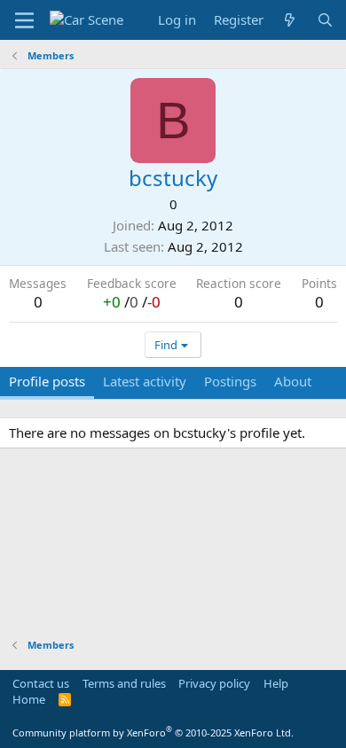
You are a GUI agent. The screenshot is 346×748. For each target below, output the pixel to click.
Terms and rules (124, 683)
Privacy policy (214, 683)
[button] (24, 20)
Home (28, 699)
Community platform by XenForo (153, 732)
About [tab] (292, 381)
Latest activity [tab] (144, 381)
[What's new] (289, 20)
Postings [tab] (230, 381)
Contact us (40, 683)
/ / (132, 302)
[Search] (325, 20)
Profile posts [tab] (47, 381)
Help (275, 683)
